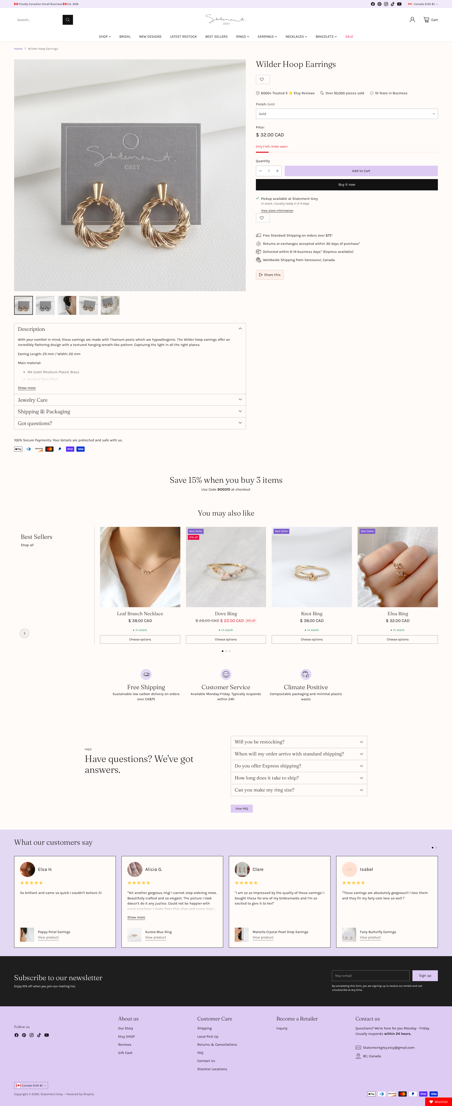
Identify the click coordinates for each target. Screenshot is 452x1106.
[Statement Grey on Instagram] (386, 5)
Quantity (263, 161)
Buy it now (347, 184)
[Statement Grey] (226, 20)
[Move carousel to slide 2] (226, 651)
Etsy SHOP (126, 1036)
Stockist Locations (212, 1069)
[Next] (438, 585)
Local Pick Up (207, 1036)
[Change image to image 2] (45, 305)
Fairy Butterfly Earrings (378, 932)
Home (18, 48)
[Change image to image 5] (110, 305)
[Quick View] (174, 533)
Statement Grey (51, 1094)
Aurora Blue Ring (158, 932)
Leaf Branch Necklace (140, 613)
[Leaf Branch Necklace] (140, 567)
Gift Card (125, 1053)
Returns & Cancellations (217, 1044)
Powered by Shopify (80, 1094)
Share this (272, 275)
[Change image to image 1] (23, 305)
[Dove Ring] (226, 567)
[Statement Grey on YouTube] (399, 5)
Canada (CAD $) (424, 4)
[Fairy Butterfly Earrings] (349, 935)
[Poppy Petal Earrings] (27, 935)
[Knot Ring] (312, 567)
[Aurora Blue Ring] (134, 935)
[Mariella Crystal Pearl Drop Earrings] (242, 935)
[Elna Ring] (398, 567)
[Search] (68, 20)
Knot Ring (312, 613)
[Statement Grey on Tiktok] (392, 5)
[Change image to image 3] (66, 305)
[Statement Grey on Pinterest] (379, 5)
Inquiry (281, 1028)
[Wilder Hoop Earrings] (130, 175)
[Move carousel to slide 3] (229, 651)
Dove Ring (226, 613)
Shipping (204, 1028)
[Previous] (14, 585)
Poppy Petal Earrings (54, 932)
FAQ (200, 1053)
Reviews (124, 1044)
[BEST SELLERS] (24, 633)
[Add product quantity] (277, 171)
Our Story (125, 1028)
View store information (277, 210)
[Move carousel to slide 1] (222, 651)
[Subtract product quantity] (260, 171)
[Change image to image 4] (88, 305)
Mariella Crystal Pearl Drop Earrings (280, 932)
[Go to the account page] (412, 19)
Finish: (265, 104)
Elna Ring (397, 613)
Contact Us (206, 1061)
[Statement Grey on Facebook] (373, 5)
